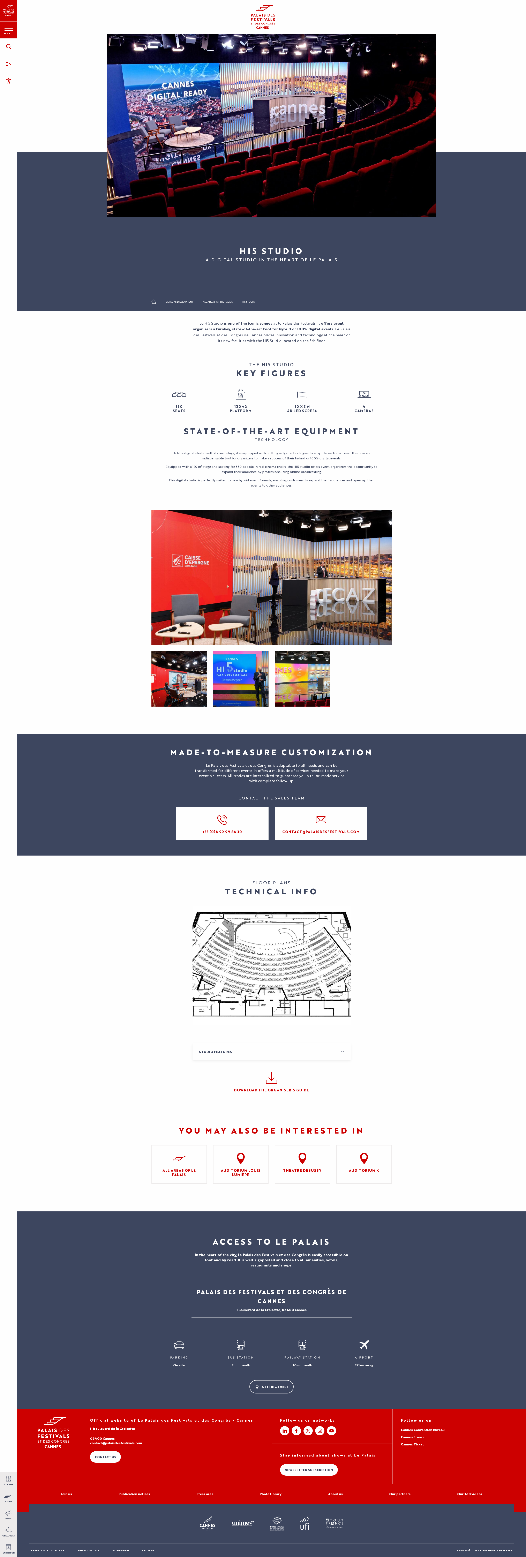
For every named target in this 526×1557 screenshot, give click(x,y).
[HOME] (153, 303)
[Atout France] (334, 1523)
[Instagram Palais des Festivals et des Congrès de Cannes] (319, 1430)
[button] (8, 46)
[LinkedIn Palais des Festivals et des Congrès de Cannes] (284, 1430)
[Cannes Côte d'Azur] (208, 1523)
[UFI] (304, 1523)
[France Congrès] (277, 1523)
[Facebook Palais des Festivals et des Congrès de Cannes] (296, 1430)
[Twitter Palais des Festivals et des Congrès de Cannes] (308, 1430)
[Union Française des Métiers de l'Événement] (243, 1523)
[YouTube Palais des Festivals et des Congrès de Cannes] (331, 1430)
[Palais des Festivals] (8, 10)
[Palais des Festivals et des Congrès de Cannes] (53, 1433)
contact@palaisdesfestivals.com (116, 1443)
